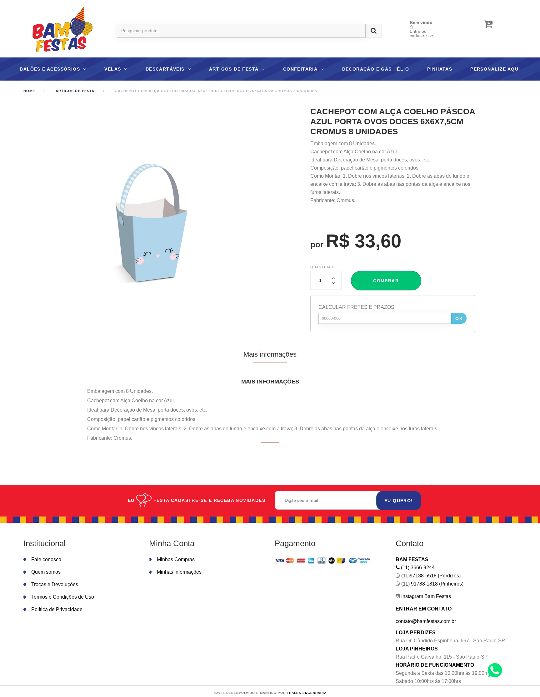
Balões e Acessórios (50, 69)
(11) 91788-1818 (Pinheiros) (431, 583)
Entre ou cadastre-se (421, 33)
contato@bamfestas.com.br (426, 621)
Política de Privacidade (56, 609)
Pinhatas (439, 69)
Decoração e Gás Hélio (375, 69)
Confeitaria (300, 69)
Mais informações (270, 354)
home (29, 91)
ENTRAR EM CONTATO (424, 608)
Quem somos (46, 572)
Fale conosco (46, 559)
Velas (112, 69)
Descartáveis (165, 69)
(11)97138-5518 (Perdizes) (430, 575)
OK (459, 318)
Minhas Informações (179, 572)
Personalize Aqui (495, 69)
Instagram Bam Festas (425, 596)
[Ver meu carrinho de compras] (488, 24)
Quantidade (323, 267)
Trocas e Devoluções (54, 584)
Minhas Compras (176, 559)
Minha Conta (171, 543)
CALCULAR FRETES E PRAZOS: (357, 307)
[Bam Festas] (59, 30)
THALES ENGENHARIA (307, 693)
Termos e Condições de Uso (62, 597)
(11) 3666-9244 (417, 567)
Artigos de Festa (233, 69)
